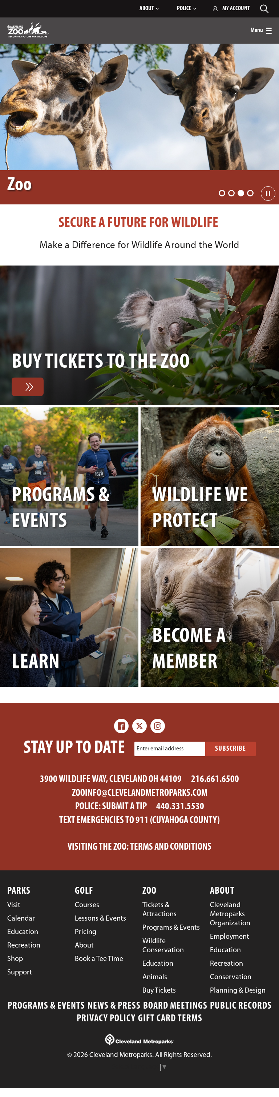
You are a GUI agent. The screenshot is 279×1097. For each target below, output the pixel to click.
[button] (222, 193)
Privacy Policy (106, 1019)
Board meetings (175, 1006)
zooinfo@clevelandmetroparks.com (139, 793)
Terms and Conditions (170, 847)
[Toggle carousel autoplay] (268, 193)
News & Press (114, 1006)
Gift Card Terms (170, 1019)
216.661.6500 (215, 780)
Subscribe (230, 749)
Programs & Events (46, 1006)
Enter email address (160, 748)
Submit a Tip (124, 807)
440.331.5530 (180, 807)
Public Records (241, 1006)
